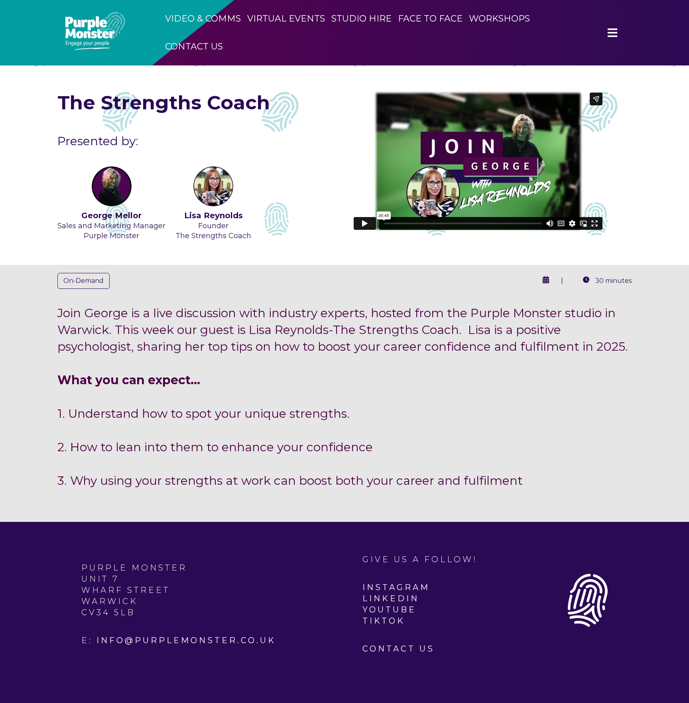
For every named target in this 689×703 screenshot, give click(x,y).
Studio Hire (361, 18)
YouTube (389, 609)
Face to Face (430, 18)
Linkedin (390, 598)
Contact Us (194, 46)
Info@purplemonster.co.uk (186, 640)
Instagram (396, 587)
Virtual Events (286, 18)
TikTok (383, 621)
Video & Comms (203, 18)
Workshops (499, 18)
